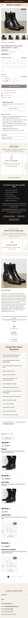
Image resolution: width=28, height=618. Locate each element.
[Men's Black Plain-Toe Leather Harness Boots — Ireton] (4, 37)
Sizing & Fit (4, 135)
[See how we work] (15, 51)
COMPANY (4, 594)
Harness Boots (11, 42)
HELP (2, 599)
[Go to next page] (22, 577)
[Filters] (2, 438)
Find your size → (14, 108)
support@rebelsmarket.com (11, 606)
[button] (23, 5)
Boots (5, 42)
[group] (14, 1)
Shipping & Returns (6, 138)
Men (2, 42)
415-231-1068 (10, 609)
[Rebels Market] (14, 5)
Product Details (6, 114)
